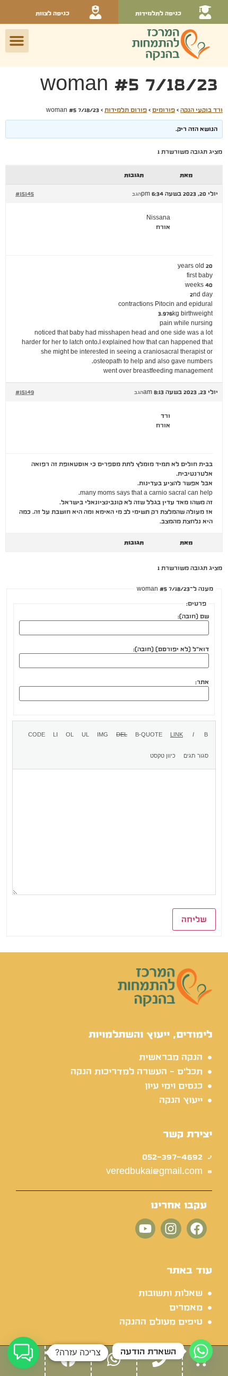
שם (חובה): (193, 616)
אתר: (202, 682)
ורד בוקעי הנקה (201, 110)
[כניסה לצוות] (95, 12)
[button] (17, 40)
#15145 (24, 193)
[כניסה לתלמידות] (205, 12)
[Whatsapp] (201, 1351)
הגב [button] (136, 194)
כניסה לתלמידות (158, 13)
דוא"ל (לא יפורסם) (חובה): (171, 649)
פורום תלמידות (125, 110)
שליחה (194, 919)
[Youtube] (145, 1229)
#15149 (24, 392)
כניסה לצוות (52, 13)
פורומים (163, 110)
